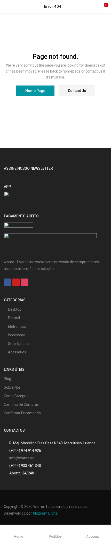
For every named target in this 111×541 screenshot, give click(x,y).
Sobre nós (12, 387)
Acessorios (17, 352)
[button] (103, 6)
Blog (7, 379)
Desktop (14, 309)
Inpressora (16, 335)
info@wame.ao (21, 458)
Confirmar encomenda (22, 413)
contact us (77, 91)
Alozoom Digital (45, 513)
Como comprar (16, 396)
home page (35, 91)
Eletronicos (17, 326)
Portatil (14, 318)
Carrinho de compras (21, 404)
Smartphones (19, 343)
